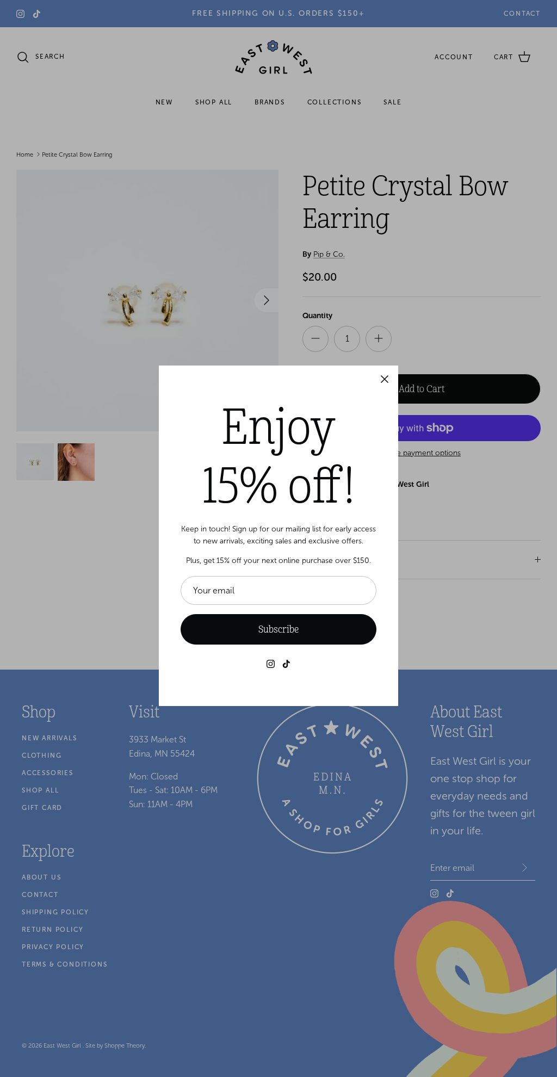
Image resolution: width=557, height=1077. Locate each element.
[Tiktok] (286, 664)
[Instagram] (271, 664)
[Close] (385, 379)
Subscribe (278, 629)
